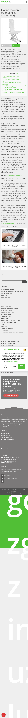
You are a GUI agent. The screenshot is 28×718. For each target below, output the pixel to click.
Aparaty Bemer (5, 435)
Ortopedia (4, 326)
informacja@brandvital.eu (10, 478)
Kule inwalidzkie (6, 314)
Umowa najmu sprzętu (8, 452)
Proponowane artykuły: (10, 87)
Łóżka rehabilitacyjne (7, 439)
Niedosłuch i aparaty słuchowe (10, 320)
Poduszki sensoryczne (7, 336)
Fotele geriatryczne (7, 310)
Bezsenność (4, 303)
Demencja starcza (6, 306)
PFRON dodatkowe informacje (10, 457)
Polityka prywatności (13, 361)
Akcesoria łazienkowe (7, 289)
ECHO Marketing (17, 493)
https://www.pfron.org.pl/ (7, 223)
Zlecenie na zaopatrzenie (8, 459)
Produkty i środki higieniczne (10, 341)
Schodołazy (4, 443)
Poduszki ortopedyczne (8, 334)
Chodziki (3, 305)
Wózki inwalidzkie (6, 445)
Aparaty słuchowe (6, 293)
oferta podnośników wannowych (14, 175)
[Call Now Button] (3, 715)
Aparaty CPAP (5, 433)
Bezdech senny (5, 301)
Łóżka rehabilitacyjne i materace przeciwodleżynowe (11, 371)
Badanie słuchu (5, 297)
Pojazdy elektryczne (7, 338)
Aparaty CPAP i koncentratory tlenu (12, 291)
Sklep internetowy (11, 395)
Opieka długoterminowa (8, 322)
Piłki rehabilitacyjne (7, 328)
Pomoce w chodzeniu (7, 339)
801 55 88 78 (7, 475)
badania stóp (5, 295)
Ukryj (17, 73)
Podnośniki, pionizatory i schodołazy (12, 332)
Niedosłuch (4, 318)
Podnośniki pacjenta (7, 441)
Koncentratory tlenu (7, 312)
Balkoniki (4, 299)
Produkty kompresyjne (8, 343)
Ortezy (3, 324)
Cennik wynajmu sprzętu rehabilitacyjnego (8, 462)
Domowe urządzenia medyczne (10, 308)
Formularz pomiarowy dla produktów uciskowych (12, 454)
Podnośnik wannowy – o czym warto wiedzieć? (14, 86)
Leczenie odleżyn (6, 316)
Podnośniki (4, 330)
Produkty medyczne (7, 345)
